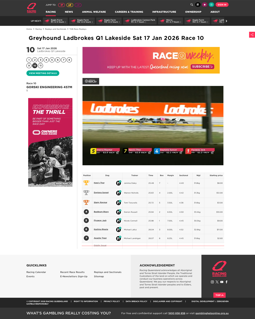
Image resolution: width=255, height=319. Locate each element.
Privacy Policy (112, 301)
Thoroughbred (61, 5)
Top (218, 295)
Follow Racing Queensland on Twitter (217, 282)
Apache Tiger (100, 238)
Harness (69, 5)
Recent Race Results (72, 272)
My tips (204, 4)
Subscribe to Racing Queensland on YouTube (222, 282)
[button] (55, 21)
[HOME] (32, 8)
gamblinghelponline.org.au (212, 313)
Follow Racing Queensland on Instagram (212, 282)
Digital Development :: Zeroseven (210, 301)
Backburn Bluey (101, 212)
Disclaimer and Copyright (167, 301)
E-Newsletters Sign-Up (74, 276)
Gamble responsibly (37, 304)
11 (41, 65)
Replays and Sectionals (107, 272)
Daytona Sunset (101, 192)
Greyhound (78, 5)
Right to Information (86, 301)
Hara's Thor (99, 183)
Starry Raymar (100, 202)
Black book (198, 4)
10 (34, 65)
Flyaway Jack (100, 220)
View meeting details (43, 73)
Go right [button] (226, 21)
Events (30, 276)
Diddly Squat (100, 245)
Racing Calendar (36, 272)
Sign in (222, 5)
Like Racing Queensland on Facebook (226, 282)
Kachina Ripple (101, 229)
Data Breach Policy (136, 301)
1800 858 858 (176, 313)
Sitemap (99, 276)
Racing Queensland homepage (219, 269)
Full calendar (211, 4)
